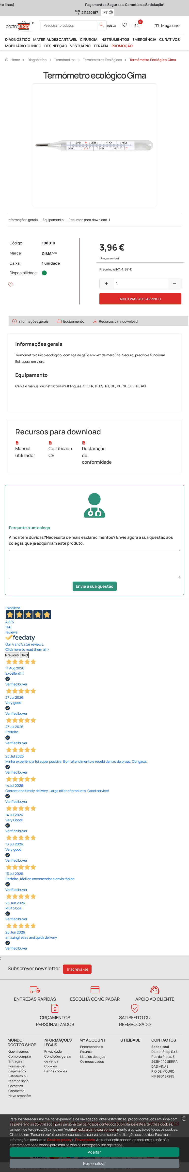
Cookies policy (59, 1139)
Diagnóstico (17, 39)
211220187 (89, 12)
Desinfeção (55, 45)
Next (24, 655)
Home (12, 59)
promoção (122, 45)
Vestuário (80, 45)
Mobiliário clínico (23, 45)
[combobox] (104, 12)
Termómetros (64, 59)
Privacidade (85, 1139)
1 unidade (51, 263)
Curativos (169, 39)
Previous (12, 655)
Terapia (101, 45)
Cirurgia (88, 39)
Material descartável (55, 39)
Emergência (144, 39)
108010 (48, 243)
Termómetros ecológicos (102, 59)
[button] (112, 12)
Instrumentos (114, 39)
